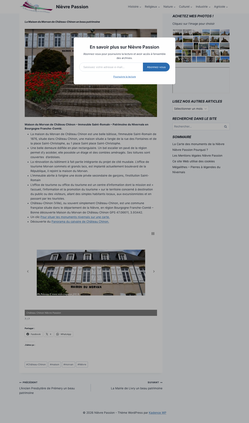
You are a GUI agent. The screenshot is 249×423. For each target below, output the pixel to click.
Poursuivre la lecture (124, 76)
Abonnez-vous (156, 67)
